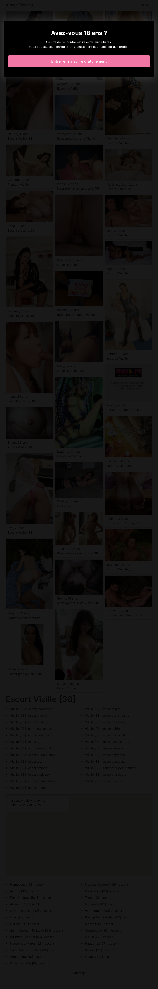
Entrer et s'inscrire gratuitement (79, 61)
